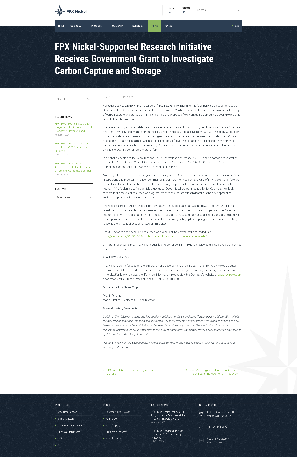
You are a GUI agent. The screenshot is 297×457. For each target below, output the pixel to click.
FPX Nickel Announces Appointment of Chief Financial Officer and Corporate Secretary (73, 167)
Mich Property (113, 425)
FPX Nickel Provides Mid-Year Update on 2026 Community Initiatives (72, 147)
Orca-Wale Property (116, 432)
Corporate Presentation (70, 425)
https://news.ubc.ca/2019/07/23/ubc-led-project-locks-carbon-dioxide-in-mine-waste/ (155, 236)
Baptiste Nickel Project (118, 412)
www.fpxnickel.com (230, 274)
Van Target (111, 418)
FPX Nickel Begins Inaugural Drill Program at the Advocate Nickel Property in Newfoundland (73, 127)
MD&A (60, 438)
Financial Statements (68, 432)
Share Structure (65, 418)
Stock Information (67, 412)
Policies (61, 445)
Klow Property (113, 438)
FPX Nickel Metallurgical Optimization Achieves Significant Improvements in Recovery (210, 372)
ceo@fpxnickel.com (218, 438)
